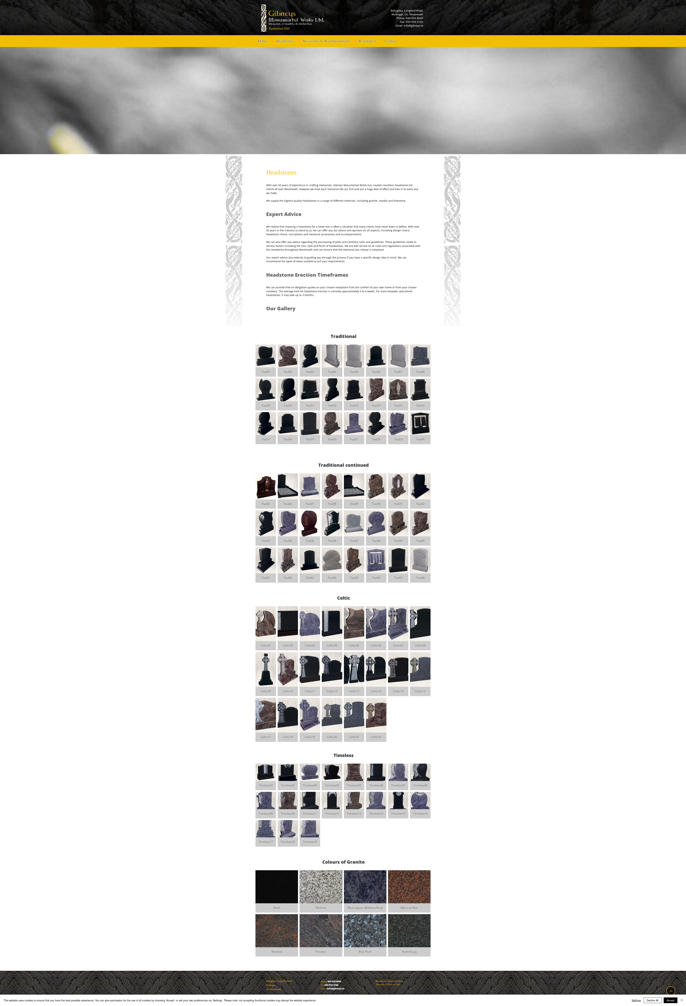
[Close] (682, 1000)
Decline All (652, 1000)
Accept (670, 1000)
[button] (265, 361)
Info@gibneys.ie (413, 25)
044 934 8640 (414, 18)
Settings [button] (636, 1000)
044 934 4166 (414, 22)
